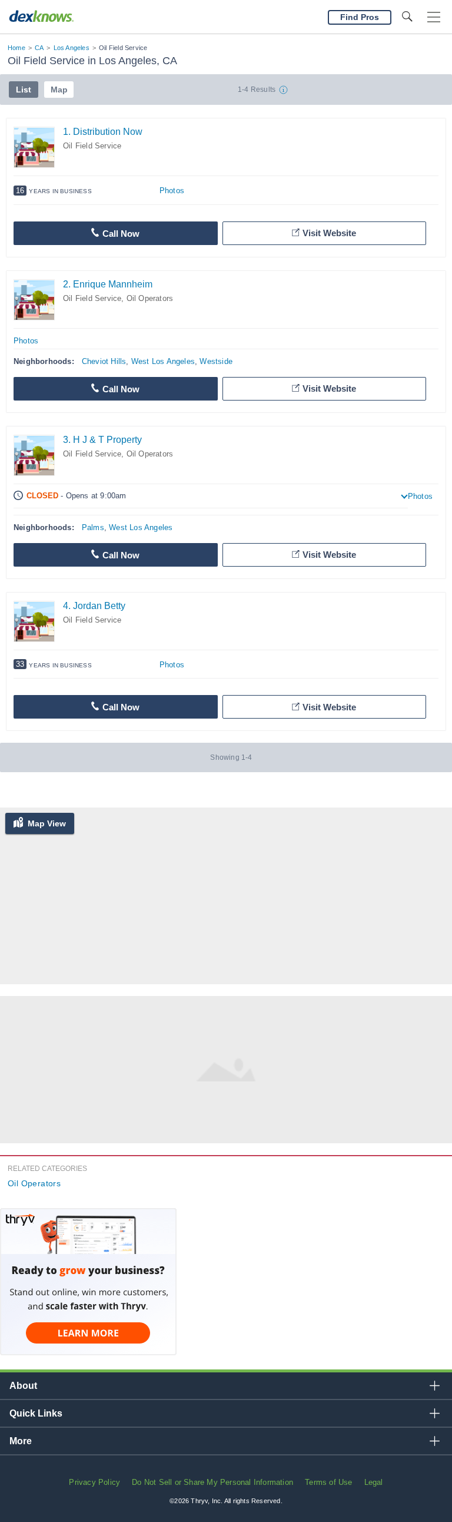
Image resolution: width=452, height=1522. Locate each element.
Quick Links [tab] (35, 1413)
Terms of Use (328, 1482)
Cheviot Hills (104, 361)
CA (39, 47)
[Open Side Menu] (433, 17)
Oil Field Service (92, 145)
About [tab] (23, 1386)
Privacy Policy (94, 1482)
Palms (93, 527)
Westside (216, 361)
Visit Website (329, 233)
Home (16, 47)
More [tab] (20, 1441)
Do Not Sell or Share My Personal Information (212, 1482)
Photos (171, 190)
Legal (373, 1482)
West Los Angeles (163, 361)
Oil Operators (150, 298)
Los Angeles (71, 47)
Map (59, 89)
